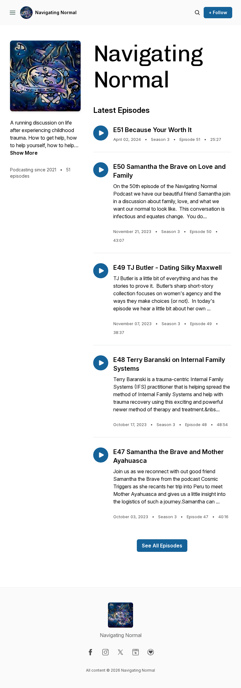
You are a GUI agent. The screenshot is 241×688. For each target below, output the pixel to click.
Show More (24, 153)
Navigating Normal (56, 12)
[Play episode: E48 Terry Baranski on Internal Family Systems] (100, 362)
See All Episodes (162, 545)
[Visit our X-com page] (120, 652)
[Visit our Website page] (135, 652)
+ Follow (218, 12)
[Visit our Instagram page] (105, 652)
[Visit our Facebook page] (90, 652)
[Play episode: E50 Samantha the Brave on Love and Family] (100, 169)
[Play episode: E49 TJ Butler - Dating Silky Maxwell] (100, 270)
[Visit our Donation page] (150, 652)
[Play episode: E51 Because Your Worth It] (100, 133)
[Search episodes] (197, 12)
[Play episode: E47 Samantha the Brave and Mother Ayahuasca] (100, 455)
